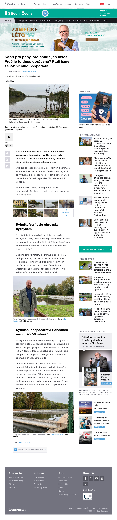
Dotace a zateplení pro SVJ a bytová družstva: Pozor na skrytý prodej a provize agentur (103, 283)
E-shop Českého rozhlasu (93, 331)
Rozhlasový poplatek (67, 494)
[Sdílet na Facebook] (7, 153)
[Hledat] (109, 4)
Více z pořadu (87, 259)
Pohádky (84, 106)
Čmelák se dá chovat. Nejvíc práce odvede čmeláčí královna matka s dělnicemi (103, 267)
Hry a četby (85, 98)
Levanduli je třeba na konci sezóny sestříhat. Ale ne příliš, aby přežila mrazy (103, 299)
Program (46, 4)
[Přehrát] (9, 137)
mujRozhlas (57, 4)
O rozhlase (79, 4)
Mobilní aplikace (40, 488)
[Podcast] (7, 145)
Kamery (103, 15)
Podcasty (38, 484)
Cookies (71, 508)
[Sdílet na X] (7, 159)
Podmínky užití (94, 508)
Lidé (68, 20)
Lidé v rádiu (63, 484)
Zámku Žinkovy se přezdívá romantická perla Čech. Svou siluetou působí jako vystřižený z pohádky (103, 146)
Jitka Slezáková (20, 122)
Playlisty (59, 20)
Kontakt (61, 491)
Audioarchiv (105, 13)
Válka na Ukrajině (16, 477)
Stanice (68, 4)
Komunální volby (16, 481)
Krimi (83, 102)
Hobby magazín (29, 71)
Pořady (33, 20)
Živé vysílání (86, 114)
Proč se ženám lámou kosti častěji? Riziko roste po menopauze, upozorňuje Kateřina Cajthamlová (101, 206)
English (105, 508)
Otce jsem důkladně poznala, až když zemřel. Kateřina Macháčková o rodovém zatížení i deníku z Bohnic (103, 184)
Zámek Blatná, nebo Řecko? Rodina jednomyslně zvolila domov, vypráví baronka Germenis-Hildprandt (102, 229)
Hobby (8, 20)
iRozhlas (37, 4)
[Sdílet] (11, 145)
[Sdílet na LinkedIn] (7, 165)
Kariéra (61, 488)
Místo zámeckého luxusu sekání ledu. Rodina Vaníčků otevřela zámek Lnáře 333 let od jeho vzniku (103, 164)
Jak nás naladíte (92, 20)
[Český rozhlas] (15, 4)
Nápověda (62, 481)
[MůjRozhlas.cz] (9, 81)
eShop (12, 488)
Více (106, 20)
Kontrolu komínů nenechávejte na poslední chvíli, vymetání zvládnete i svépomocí (102, 315)
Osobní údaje (82, 508)
